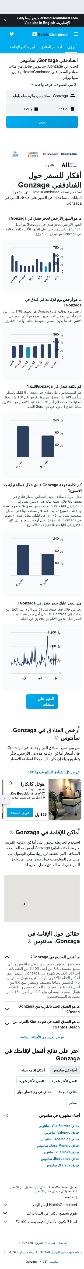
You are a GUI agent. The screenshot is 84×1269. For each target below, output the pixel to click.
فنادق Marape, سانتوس (62, 1165)
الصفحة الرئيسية (57, 1243)
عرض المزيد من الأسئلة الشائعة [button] (42, 1037)
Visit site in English (39, 22)
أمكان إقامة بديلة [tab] (33, 1070)
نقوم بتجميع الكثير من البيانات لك (52, 1213)
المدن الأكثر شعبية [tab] (64, 1080)
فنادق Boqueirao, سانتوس (60, 1158)
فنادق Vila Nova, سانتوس (60, 1152)
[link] (42, 701)
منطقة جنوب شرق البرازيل (66, 1252)
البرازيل (38, 1243)
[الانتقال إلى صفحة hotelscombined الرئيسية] (50, 34)
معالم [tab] (73, 1102)
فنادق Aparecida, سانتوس (60, 1138)
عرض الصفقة (20, 812)
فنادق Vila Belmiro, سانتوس (58, 1125)
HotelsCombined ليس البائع (55, 1204)
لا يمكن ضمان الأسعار (47, 1191)
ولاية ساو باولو (25, 1252)
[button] (5, 20)
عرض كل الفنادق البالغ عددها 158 (54, 772)
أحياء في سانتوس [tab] (65, 1070)
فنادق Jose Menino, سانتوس (58, 1145)
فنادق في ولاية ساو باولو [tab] (34, 1091)
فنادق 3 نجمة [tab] (68, 1091)
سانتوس (53, 1261)
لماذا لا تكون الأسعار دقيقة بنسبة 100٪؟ (46, 1221)
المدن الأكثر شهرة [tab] (31, 1080)
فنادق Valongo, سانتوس (61, 1132)
